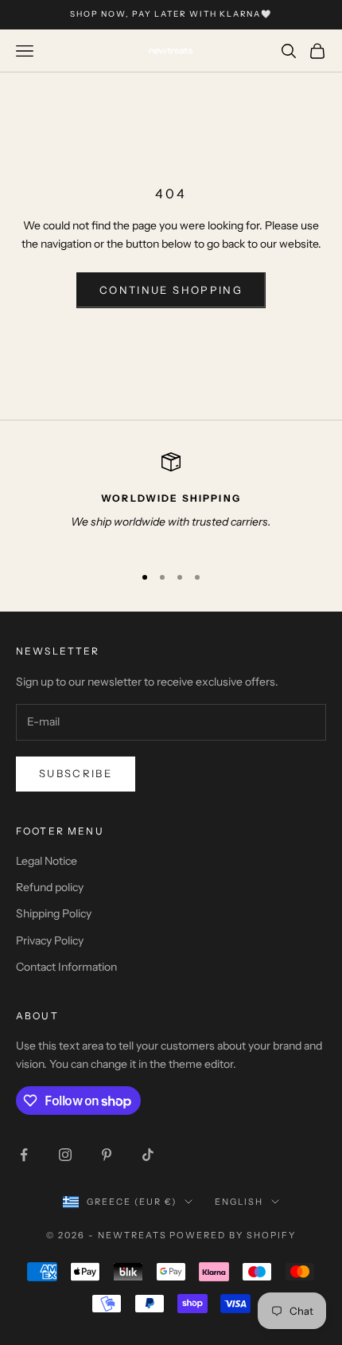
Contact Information (66, 967)
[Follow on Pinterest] (107, 1155)
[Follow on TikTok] (148, 1155)
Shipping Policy (53, 913)
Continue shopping (171, 289)
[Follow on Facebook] (24, 1155)
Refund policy (50, 887)
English (239, 1201)
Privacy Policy (50, 940)
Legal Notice (46, 861)
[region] (171, 501)
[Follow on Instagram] (65, 1155)
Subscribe (75, 773)
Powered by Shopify (232, 1235)
